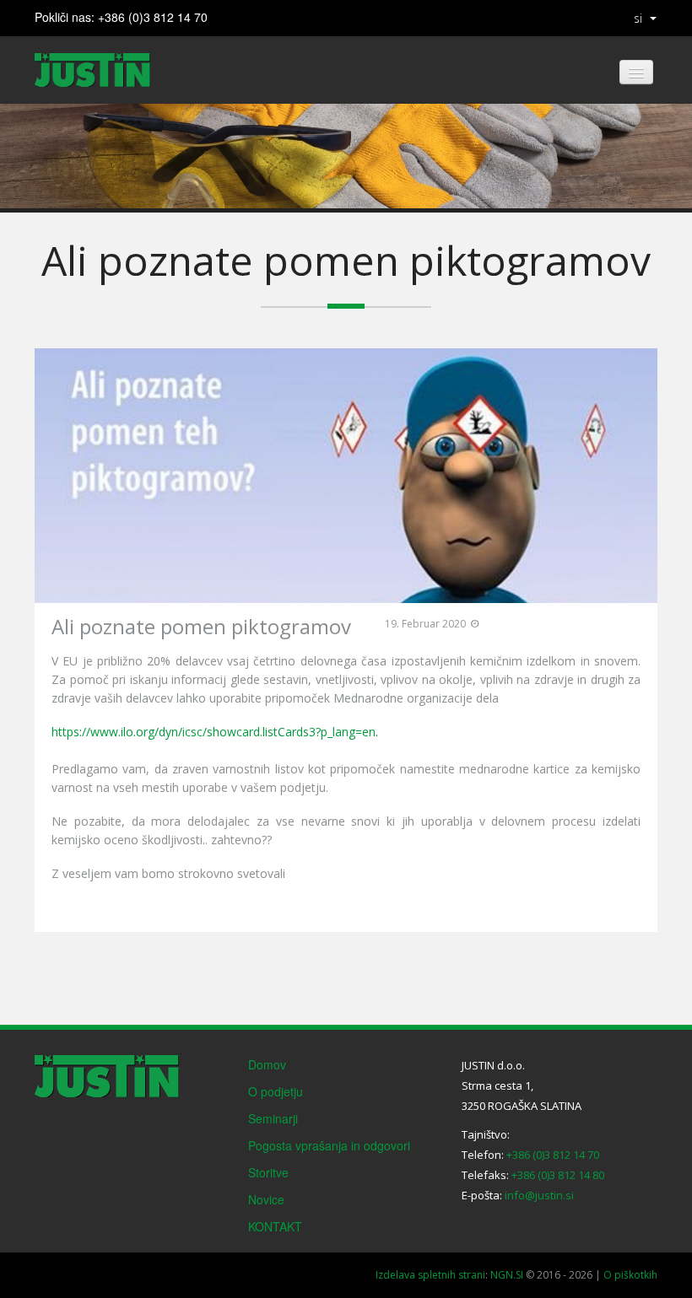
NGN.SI (506, 1275)
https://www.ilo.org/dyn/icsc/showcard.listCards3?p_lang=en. (214, 732)
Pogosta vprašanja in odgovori (329, 1145)
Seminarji (273, 1118)
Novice (266, 1199)
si (638, 18)
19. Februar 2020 (425, 624)
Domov (267, 1064)
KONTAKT (275, 1226)
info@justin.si (539, 1195)
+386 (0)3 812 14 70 (153, 16)
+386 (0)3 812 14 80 (557, 1174)
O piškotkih (630, 1275)
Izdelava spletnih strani (430, 1275)
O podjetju (275, 1091)
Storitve (268, 1172)
